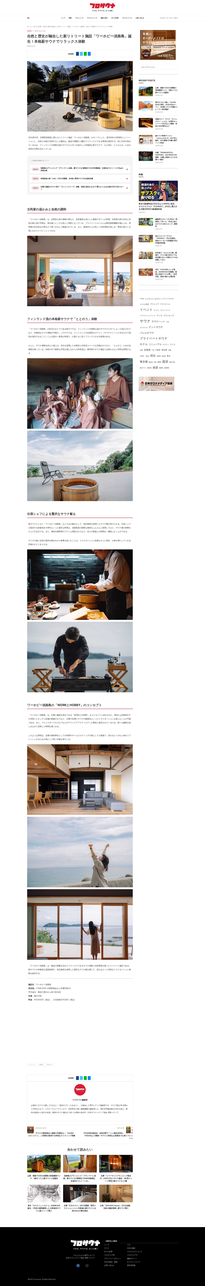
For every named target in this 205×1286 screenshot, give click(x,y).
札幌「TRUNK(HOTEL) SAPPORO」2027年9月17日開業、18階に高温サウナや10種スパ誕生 (166, 156)
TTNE (142, 299)
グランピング (168, 315)
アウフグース (165, 304)
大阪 (169, 350)
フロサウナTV (132, 1255)
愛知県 (164, 356)
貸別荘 (149, 368)
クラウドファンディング (148, 316)
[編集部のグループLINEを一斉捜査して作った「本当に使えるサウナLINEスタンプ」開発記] (146, 222)
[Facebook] (78, 1265)
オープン (156, 310)
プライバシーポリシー (112, 1258)
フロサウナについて (134, 1251)
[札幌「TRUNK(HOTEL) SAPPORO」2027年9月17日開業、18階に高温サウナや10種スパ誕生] (146, 156)
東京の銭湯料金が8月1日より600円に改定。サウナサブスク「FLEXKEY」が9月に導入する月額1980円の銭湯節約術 (158, 206)
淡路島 (41, 1064)
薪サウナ (49, 1064)
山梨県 (158, 356)
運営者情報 (131, 1265)
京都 (141, 350)
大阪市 (142, 356)
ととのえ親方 (144, 304)
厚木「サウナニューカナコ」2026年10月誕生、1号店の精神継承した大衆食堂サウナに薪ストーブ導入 (44, 1208)
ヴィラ (172, 344)
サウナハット (158, 321)
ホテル (144, 344)
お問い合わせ (140, 18)
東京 (168, 356)
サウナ (145, 321)
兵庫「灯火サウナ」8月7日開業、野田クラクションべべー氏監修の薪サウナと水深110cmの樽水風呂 (80, 1208)
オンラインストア (133, 1262)
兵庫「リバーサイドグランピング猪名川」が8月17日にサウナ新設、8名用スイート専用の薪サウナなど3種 (116, 1178)
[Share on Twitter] (81, 54)
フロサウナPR (109, 1255)
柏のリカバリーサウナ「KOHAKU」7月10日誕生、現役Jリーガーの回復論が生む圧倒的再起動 (166, 239)
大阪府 (147, 356)
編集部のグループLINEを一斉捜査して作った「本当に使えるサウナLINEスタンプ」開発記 (166, 222)
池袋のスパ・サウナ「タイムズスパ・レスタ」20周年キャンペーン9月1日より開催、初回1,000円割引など (166, 122)
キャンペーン (165, 310)
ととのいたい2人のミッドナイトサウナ (159, 299)
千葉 (153, 350)
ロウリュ (166, 344)
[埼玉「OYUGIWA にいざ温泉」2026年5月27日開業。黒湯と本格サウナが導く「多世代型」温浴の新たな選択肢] (146, 272)
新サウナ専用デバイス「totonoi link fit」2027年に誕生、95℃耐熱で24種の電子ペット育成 (166, 139)
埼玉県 (164, 350)
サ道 (167, 322)
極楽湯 (151, 362)
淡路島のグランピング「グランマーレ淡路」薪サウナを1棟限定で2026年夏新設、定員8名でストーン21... (80, 1178)
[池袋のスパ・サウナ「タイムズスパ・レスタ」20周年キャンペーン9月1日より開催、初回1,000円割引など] (146, 122)
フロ (128, 1245)
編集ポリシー (132, 1258)
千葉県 (157, 350)
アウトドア (154, 304)
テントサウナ (156, 327)
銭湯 (155, 367)
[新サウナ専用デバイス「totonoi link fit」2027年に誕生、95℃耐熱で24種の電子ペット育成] (146, 139)
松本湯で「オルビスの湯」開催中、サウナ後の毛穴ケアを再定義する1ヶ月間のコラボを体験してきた (166, 256)
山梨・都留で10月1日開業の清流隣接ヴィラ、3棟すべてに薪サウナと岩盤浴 (166, 90)
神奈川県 (172, 362)
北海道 (147, 349)
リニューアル (155, 344)
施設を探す (104, 18)
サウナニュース (92, 18)
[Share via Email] (89, 54)
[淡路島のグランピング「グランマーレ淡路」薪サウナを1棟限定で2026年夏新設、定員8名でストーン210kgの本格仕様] (80, 1163)
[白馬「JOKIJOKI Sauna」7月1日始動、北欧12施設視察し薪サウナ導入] (116, 1193)
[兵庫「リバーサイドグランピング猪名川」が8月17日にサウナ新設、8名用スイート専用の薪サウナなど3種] (116, 1163)
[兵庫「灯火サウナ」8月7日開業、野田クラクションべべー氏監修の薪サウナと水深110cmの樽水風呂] (80, 1193)
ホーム (29, 26)
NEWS (29, 31)
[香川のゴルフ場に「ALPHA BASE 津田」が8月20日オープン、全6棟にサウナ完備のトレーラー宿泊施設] (146, 106)
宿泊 (152, 355)
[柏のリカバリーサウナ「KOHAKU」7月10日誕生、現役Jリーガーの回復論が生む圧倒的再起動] (146, 238)
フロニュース (79, 18)
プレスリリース (127, 18)
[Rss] (31, 7)
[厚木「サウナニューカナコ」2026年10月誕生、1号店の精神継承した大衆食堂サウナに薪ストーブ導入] (44, 1193)
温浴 (165, 361)
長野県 (161, 368)
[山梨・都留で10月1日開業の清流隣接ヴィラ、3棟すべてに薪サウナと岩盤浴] (44, 1163)
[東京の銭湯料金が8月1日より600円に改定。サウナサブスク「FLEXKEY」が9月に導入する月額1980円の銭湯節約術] (158, 191)
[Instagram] (87, 1265)
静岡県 (166, 368)
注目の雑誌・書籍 (110, 1262)
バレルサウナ (147, 332)
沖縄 (155, 362)
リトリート (32, 1064)
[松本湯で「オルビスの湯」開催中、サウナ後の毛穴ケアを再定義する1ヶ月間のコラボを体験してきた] (146, 255)
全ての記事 (115, 18)
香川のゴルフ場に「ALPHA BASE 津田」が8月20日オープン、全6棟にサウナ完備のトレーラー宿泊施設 (166, 105)
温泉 (159, 362)
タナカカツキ (144, 327)
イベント (146, 309)
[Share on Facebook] (77, 54)
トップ (63, 18)
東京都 (144, 361)
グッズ (159, 315)
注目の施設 (131, 1248)
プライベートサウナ (154, 338)
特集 (70, 18)
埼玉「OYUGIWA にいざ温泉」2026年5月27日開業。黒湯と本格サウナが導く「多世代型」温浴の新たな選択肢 (166, 273)
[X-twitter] (82, 1265)
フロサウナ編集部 (80, 1100)
